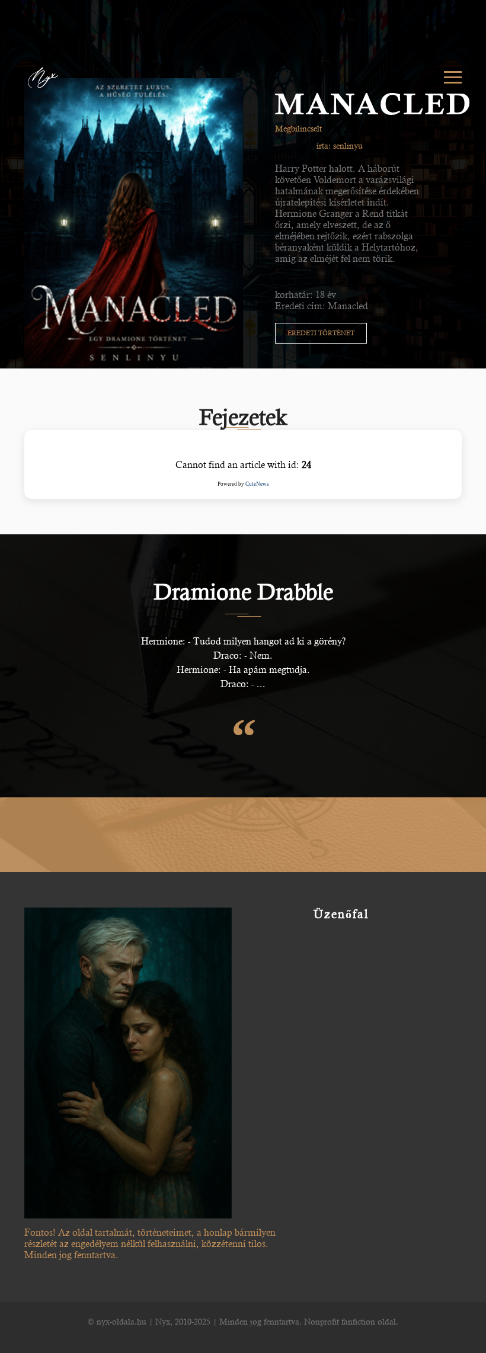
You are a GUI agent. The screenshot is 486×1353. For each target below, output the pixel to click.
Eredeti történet (320, 333)
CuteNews (257, 484)
